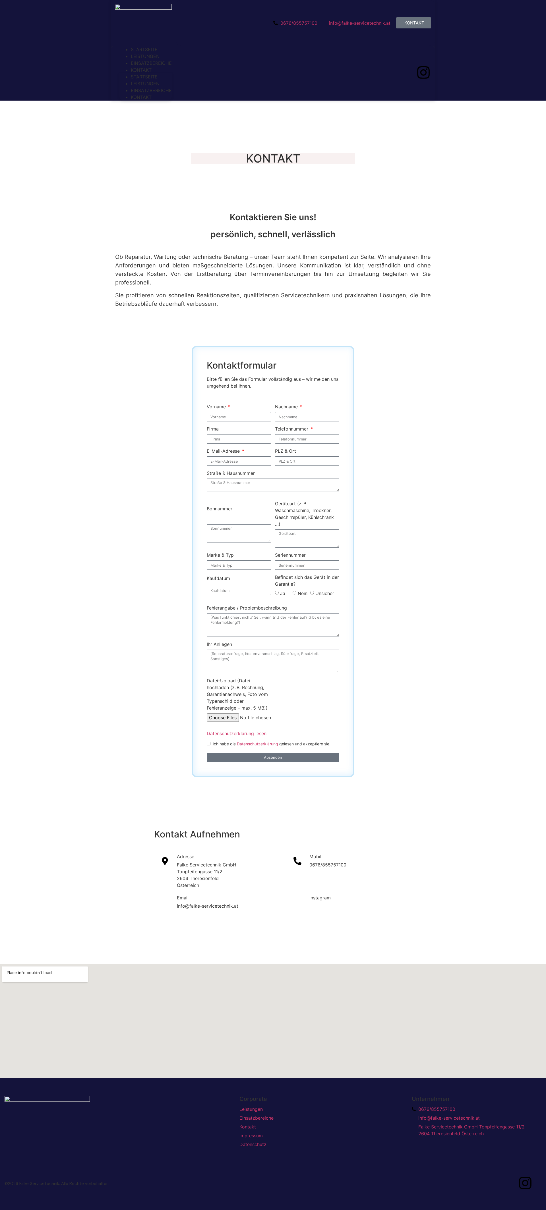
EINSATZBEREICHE (151, 90)
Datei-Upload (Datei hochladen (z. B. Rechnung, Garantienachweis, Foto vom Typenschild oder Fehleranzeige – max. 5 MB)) (237, 694)
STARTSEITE (144, 77)
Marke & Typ (220, 555)
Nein (302, 593)
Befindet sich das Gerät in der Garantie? (307, 580)
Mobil (315, 856)
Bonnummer (219, 509)
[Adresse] (165, 861)
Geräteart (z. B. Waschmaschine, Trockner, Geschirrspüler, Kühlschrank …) (304, 514)
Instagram (320, 898)
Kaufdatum (218, 578)
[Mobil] (297, 861)
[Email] (165, 902)
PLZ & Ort (285, 451)
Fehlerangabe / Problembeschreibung (247, 608)
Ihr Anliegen (219, 644)
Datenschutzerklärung (258, 743)
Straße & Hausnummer (231, 473)
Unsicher (324, 593)
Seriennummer (290, 555)
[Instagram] (423, 72)
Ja (285, 593)
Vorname (217, 406)
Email (183, 898)
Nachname (287, 406)
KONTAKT (141, 70)
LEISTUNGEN (145, 83)
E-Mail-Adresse (224, 451)
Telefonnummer (292, 429)
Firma (213, 429)
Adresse (185, 856)
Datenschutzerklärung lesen (236, 733)
